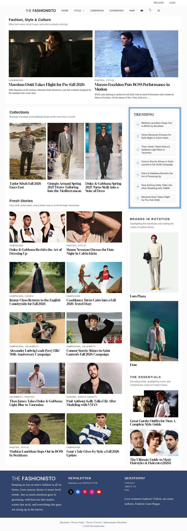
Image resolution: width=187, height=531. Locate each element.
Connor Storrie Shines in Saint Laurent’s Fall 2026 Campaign (88, 352)
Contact (130, 483)
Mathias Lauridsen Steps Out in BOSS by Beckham (36, 453)
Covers (71, 397)
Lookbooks (117, 10)
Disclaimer (65, 522)
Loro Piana (138, 296)
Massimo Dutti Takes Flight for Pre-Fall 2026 (47, 84)
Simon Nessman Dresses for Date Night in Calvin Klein (90, 251)
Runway (13, 117)
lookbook (38, 117)
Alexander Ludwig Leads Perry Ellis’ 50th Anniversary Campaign (34, 352)
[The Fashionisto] (40, 10)
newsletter (90, 483)
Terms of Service (94, 522)
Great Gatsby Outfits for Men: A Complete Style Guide (152, 422)
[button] (150, 10)
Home (65, 10)
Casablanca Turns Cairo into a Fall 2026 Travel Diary (91, 302)
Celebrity (32, 346)
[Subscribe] (142, 10)
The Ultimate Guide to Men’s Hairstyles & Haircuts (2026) (150, 461)
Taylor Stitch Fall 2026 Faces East (25, 185)
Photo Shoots (87, 397)
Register (159, 3)
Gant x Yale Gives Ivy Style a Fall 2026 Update (92, 453)
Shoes (29, 296)
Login (172, 3)
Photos (99, 80)
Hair (132, 10)
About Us (130, 486)
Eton (133, 365)
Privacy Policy (78, 522)
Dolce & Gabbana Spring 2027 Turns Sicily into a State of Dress (103, 187)
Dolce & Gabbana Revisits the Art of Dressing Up (35, 251)
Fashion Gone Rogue (147, 503)
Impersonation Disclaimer (115, 522)
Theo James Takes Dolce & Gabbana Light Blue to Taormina (35, 403)
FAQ (127, 490)
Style (77, 10)
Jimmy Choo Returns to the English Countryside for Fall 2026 (34, 302)
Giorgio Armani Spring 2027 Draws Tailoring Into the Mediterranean (64, 187)
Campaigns (97, 10)
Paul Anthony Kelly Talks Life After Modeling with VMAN (91, 403)
